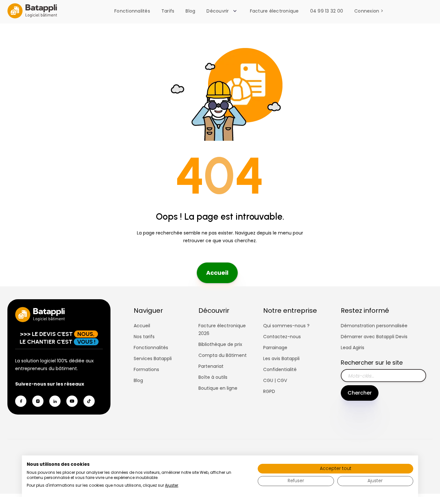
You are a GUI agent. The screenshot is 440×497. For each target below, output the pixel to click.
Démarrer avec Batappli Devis (374, 336)
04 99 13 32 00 (326, 11)
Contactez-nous (282, 336)
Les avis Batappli (281, 358)
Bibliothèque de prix (220, 344)
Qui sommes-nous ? (286, 325)
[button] (223, 10)
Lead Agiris (352, 347)
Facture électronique (274, 11)
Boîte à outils (212, 377)
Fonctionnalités (132, 11)
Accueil (217, 273)
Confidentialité (280, 369)
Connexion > (368, 11)
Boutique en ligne (217, 388)
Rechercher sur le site (372, 362)
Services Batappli (153, 358)
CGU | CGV (275, 380)
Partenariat (211, 366)
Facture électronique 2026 (222, 329)
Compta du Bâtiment (222, 355)
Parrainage (275, 347)
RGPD (269, 391)
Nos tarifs (144, 336)
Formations (146, 369)
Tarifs (168, 11)
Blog (190, 11)
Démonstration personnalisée (374, 325)
